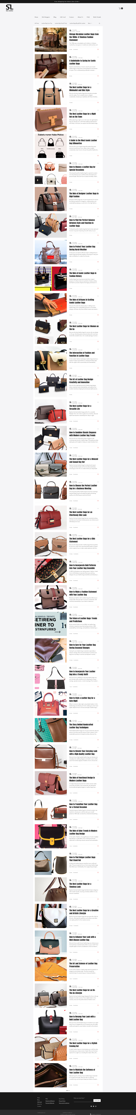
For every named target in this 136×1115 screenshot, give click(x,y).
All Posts (37, 23)
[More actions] (98, 30)
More (89, 23)
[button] (121, 8)
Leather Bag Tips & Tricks (61, 23)
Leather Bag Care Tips (47, 23)
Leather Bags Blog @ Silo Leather (77, 23)
